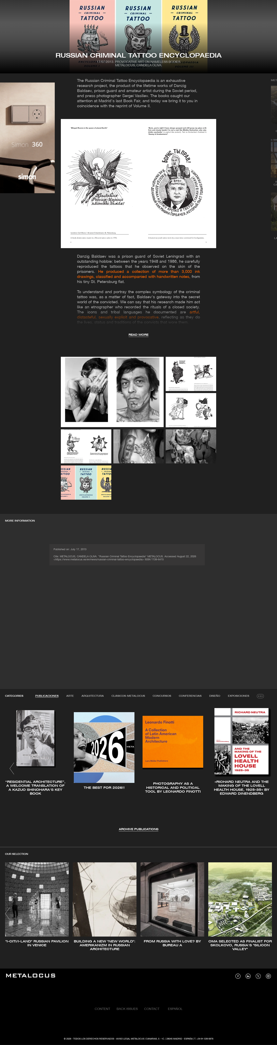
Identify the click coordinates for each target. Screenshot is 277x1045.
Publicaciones (47, 696)
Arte (70, 696)
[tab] (47, 696)
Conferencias (190, 696)
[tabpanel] (138, 769)
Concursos (162, 696)
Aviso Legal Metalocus (130, 1039)
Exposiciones (238, 696)
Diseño (214, 696)
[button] (12, 768)
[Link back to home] (30, 976)
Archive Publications (138, 829)
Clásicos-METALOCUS (128, 696)
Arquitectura (93, 696)
